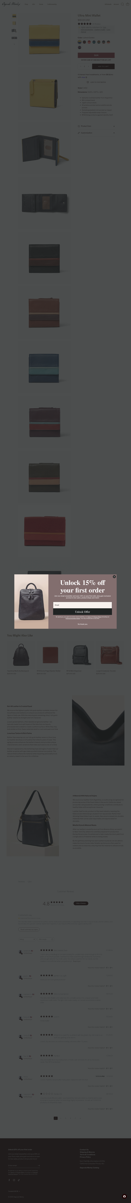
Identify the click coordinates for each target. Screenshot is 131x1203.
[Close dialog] (114, 576)
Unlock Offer (82, 612)
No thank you (82, 624)
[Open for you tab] (124, 1196)
